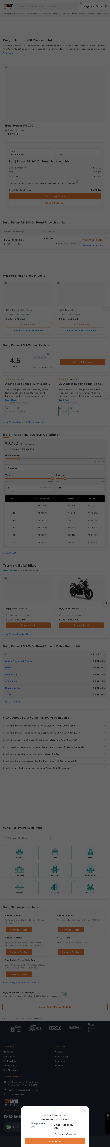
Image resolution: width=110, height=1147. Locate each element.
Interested (55, 1141)
